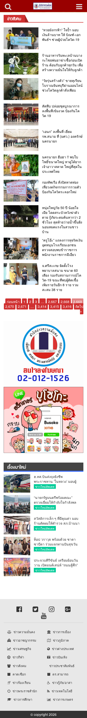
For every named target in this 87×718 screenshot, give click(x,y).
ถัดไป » (79, 309)
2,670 (9, 306)
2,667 (52, 301)
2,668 (65, 301)
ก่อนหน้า (13, 301)
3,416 (67, 306)
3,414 (42, 306)
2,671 (22, 306)
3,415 (54, 306)
